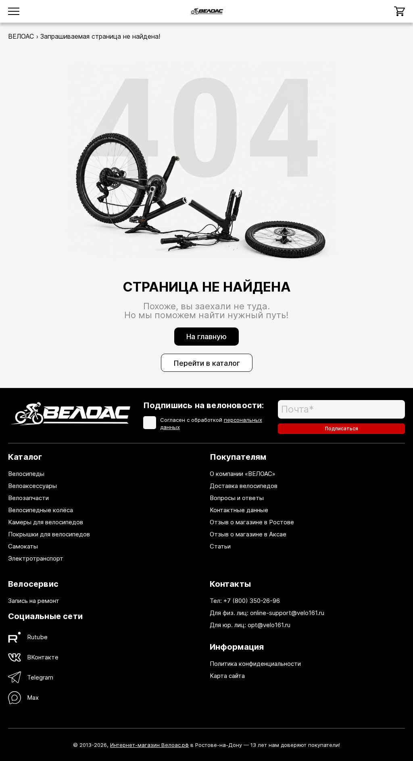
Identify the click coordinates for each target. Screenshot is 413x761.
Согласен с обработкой (211, 423)
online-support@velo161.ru (287, 613)
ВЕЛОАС (21, 36)
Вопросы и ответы (237, 498)
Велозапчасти (28, 498)
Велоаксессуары (32, 486)
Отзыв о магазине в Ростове (252, 522)
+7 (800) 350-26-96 (251, 601)
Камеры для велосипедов (45, 522)
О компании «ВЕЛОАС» (242, 473)
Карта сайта (227, 676)
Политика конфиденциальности (255, 663)
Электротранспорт (35, 558)
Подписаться (341, 428)
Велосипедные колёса (40, 510)
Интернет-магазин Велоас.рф (149, 745)
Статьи (220, 546)
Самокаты (23, 546)
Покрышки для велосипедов (49, 534)
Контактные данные (239, 510)
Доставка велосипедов (243, 486)
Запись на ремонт (33, 601)
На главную (206, 336)
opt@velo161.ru (269, 625)
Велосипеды (26, 473)
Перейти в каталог (206, 363)
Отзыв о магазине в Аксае (248, 534)
